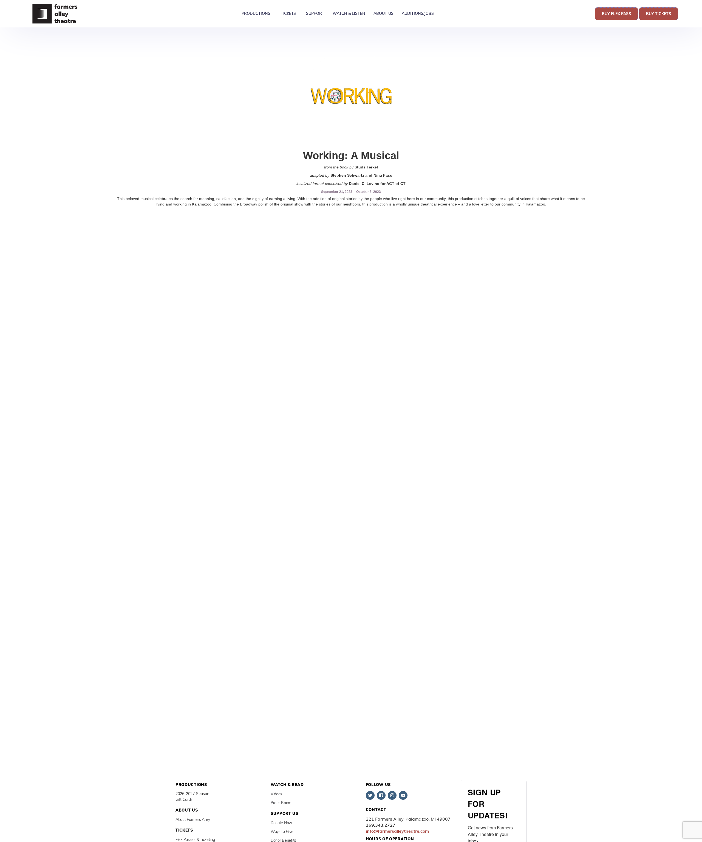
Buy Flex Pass (616, 13)
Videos (276, 794)
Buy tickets (658, 13)
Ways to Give (282, 831)
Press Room (281, 802)
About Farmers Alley (193, 819)
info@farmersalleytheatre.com (397, 831)
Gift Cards (184, 799)
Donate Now (281, 822)
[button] (255, 13)
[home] (55, 13)
